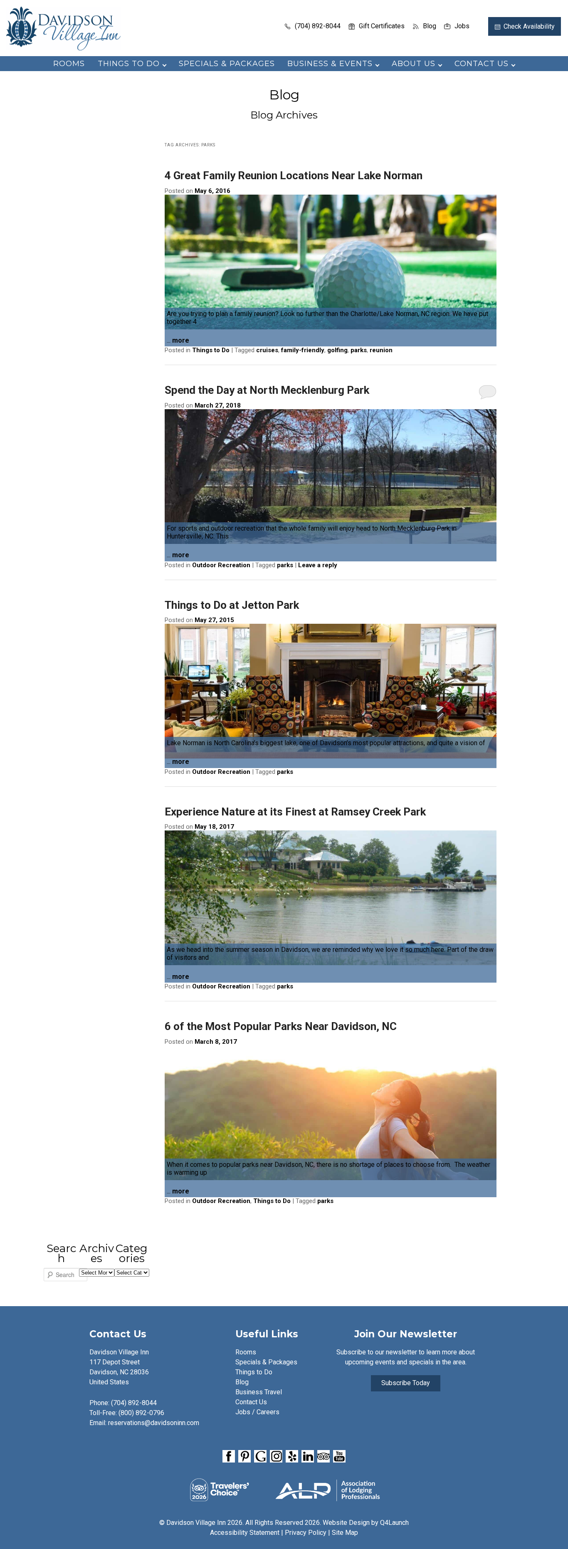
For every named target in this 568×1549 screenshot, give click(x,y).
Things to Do (211, 350)
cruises (267, 350)
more (180, 340)
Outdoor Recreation (221, 565)
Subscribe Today (405, 1383)
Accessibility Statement (244, 1533)
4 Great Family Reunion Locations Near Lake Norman (293, 175)
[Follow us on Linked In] (307, 1456)
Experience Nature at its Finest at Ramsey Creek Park (295, 811)
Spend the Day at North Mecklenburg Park (267, 390)
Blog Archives (284, 115)
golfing (337, 350)
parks (359, 350)
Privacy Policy (305, 1533)
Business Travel (258, 1392)
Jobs (461, 26)
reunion (381, 350)
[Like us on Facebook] (228, 1456)
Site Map (345, 1533)
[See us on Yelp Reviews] (292, 1456)
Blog (429, 26)
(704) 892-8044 (318, 26)
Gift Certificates (382, 26)
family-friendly (302, 350)
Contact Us (251, 1402)
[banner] (284, 1457)
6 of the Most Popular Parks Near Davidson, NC (281, 1026)
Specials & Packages (227, 63)
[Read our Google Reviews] (260, 1456)
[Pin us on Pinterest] (244, 1456)
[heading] (284, 105)
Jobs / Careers (257, 1412)
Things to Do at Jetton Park (232, 605)
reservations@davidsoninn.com (153, 1423)
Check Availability (529, 26)
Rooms (69, 63)
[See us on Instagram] (276, 1456)
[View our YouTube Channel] (339, 1456)
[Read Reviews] (323, 1456)
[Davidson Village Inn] (63, 48)
